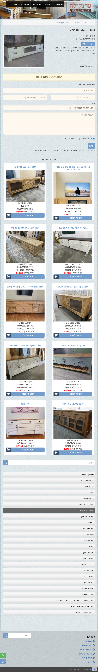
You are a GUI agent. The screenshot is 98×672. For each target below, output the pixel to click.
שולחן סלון (89, 546)
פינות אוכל (89, 534)
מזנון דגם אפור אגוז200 (73, 345)
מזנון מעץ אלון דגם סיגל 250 (25, 228)
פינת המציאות (88, 595)
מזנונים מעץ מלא (64, 22)
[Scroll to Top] (3, 668)
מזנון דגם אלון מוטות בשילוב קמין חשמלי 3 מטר (73, 168)
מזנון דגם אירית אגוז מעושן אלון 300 (25, 286)
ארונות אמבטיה (87, 480)
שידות (91, 492)
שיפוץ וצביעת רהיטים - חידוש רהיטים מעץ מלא (75, 601)
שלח (91, 146)
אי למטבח (89, 486)
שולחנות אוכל (88, 558)
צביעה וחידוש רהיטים (85, 613)
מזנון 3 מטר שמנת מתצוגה (73, 228)
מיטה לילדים (88, 528)
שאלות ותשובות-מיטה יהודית (82, 607)
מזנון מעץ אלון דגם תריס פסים (73, 286)
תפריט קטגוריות (80, 22)
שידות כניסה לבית (86, 504)
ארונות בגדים (88, 498)
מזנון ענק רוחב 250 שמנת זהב (25, 345)
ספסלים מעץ (88, 552)
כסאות (91, 522)
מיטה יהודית (89, 540)
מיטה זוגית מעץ (87, 516)
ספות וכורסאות (88, 589)
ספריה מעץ (89, 570)
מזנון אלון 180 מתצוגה (25, 167)
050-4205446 (42, 77)
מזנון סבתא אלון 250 (72, 404)
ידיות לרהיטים (88, 564)
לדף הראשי (86, 474)
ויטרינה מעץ (89, 582)
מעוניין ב (91, 103)
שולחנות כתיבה (87, 576)
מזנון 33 (25, 404)
